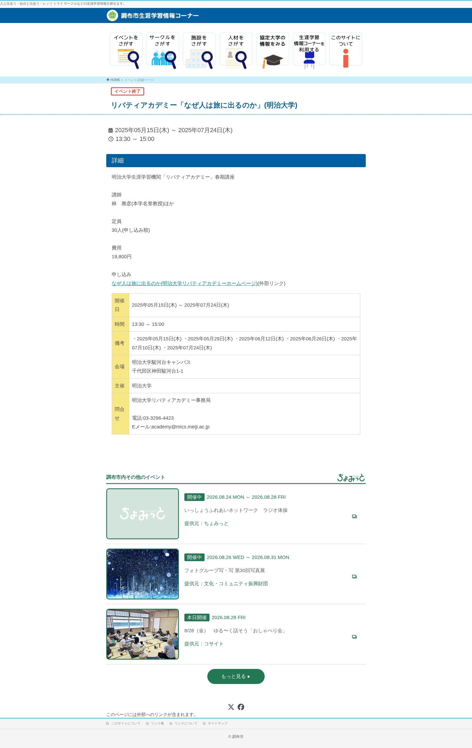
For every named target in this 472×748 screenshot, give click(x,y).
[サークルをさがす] (162, 51)
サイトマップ (218, 723)
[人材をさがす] (236, 51)
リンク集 (157, 723)
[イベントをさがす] (126, 51)
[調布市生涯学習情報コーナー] (185, 18)
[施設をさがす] (199, 51)
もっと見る (234, 676)
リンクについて (186, 723)
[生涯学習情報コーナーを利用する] (309, 51)
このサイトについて (126, 723)
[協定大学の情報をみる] (272, 51)
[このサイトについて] (345, 51)
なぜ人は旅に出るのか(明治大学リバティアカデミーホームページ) (185, 283)
